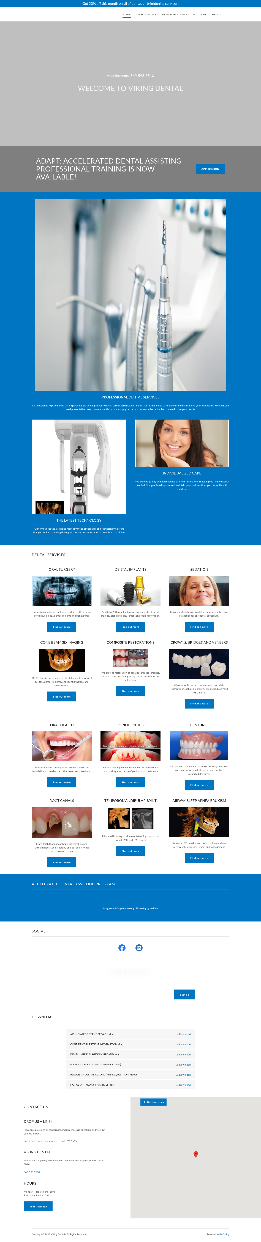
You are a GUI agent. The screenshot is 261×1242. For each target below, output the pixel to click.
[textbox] (118, 994)
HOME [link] (127, 14)
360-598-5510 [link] (142, 75)
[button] (217, 14)
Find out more (62, 626)
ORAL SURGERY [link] (147, 14)
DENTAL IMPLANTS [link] (174, 14)
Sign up (184, 994)
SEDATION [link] (199, 14)
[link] (66, 13)
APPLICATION (210, 168)
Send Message (38, 1206)
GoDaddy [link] (224, 1234)
